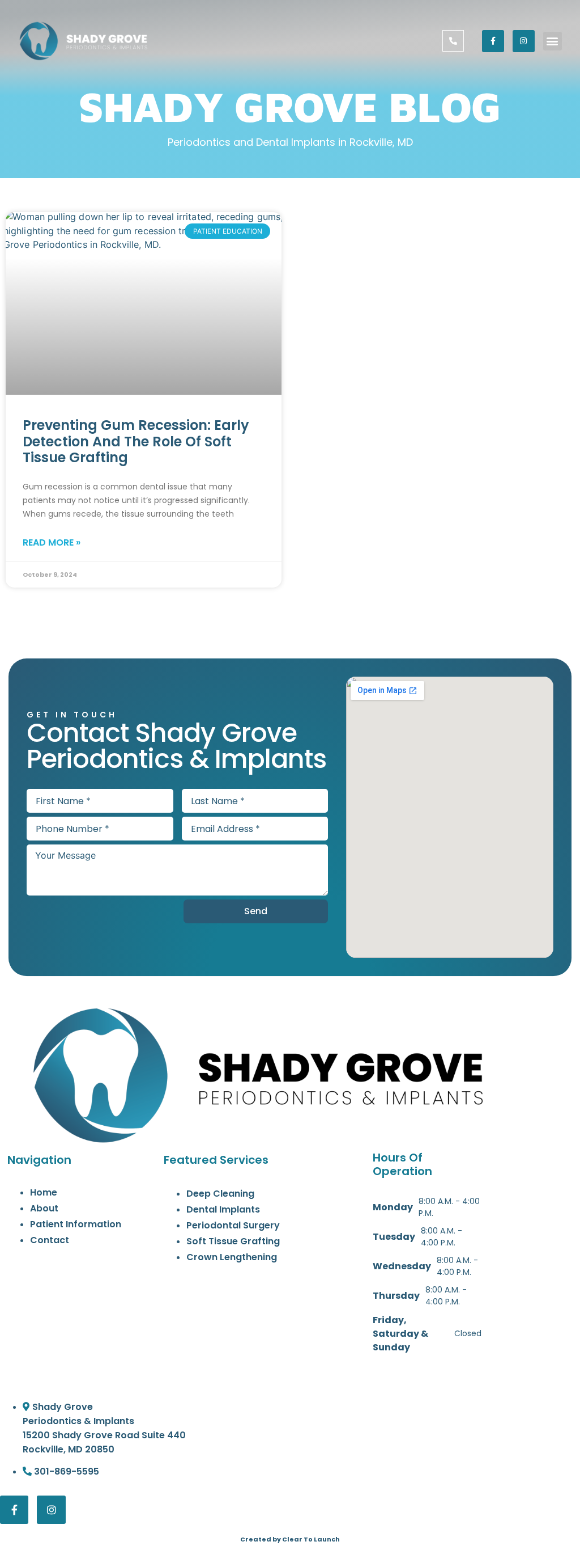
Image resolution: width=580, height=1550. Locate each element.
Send (255, 911)
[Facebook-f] (493, 41)
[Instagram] (524, 41)
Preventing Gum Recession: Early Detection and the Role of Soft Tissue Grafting (136, 441)
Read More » (51, 542)
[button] (552, 41)
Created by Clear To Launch (290, 1539)
